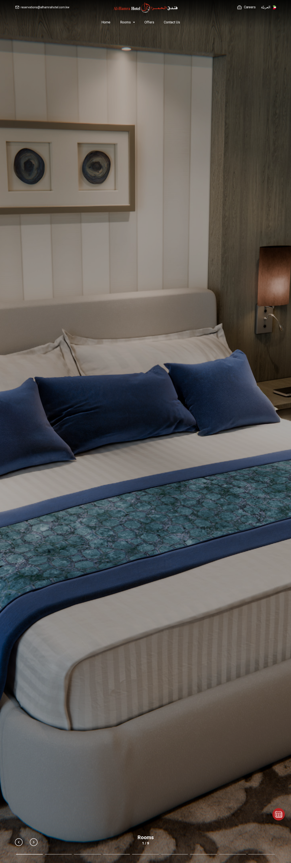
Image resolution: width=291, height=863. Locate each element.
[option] (145, 431)
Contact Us (172, 22)
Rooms (126, 22)
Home (105, 22)
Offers (149, 22)
